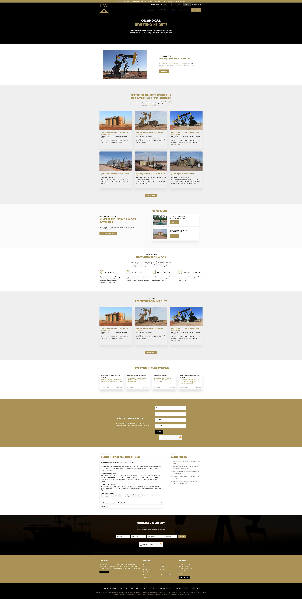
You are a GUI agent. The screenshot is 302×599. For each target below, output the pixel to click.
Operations (162, 569)
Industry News (196, 136)
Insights (173, 10)
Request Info (196, 10)
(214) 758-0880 (182, 570)
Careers (145, 574)
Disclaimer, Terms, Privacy (166, 574)
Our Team (145, 567)
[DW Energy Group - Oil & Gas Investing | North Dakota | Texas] (104, 8)
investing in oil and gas (153, 106)
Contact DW (183, 10)
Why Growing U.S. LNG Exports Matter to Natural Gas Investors (111, 380)
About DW (151, 10)
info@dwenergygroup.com (185, 568)
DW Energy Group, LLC (105, 564)
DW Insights (114, 136)
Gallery (161, 572)
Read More (119, 387)
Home (142, 10)
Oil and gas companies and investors (169, 63)
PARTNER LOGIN (184, 577)
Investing (119, 136)
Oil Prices (163, 177)
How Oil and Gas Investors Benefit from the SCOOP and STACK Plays (163, 379)
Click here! (182, 1)
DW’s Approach (147, 569)
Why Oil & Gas (162, 10)
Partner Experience (148, 572)
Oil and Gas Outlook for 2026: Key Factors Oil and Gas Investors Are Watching (189, 381)
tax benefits (179, 65)
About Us (162, 564)
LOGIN (186, 4)
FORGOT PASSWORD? (196, 4)
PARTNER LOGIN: (155, 4)
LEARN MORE (104, 572)
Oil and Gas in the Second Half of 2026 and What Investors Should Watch (137, 379)
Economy (189, 136)
